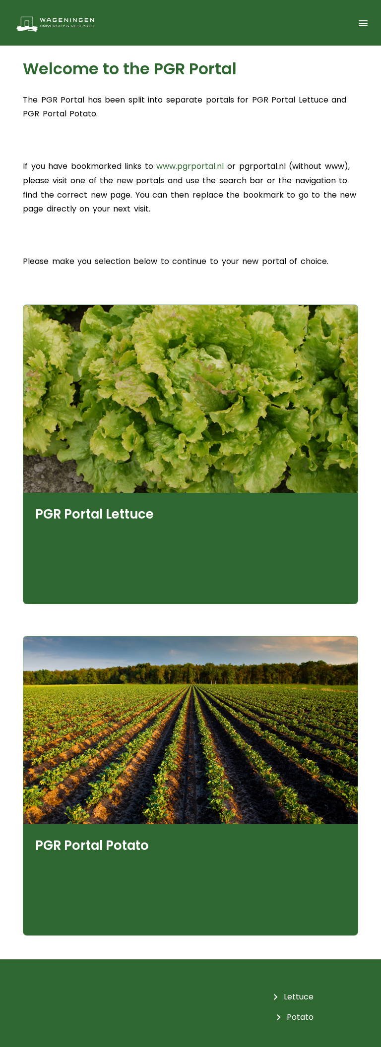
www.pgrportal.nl (190, 166)
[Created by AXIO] (361, 999)
